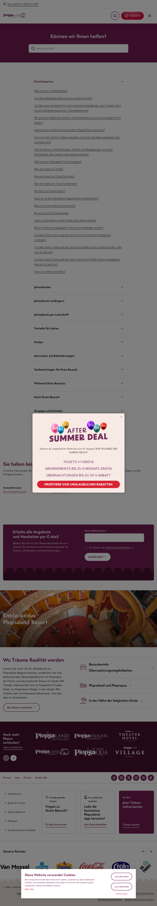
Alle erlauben (122, 876)
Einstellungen (122, 894)
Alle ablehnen (122, 886)
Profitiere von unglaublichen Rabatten (78, 484)
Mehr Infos (29, 889)
